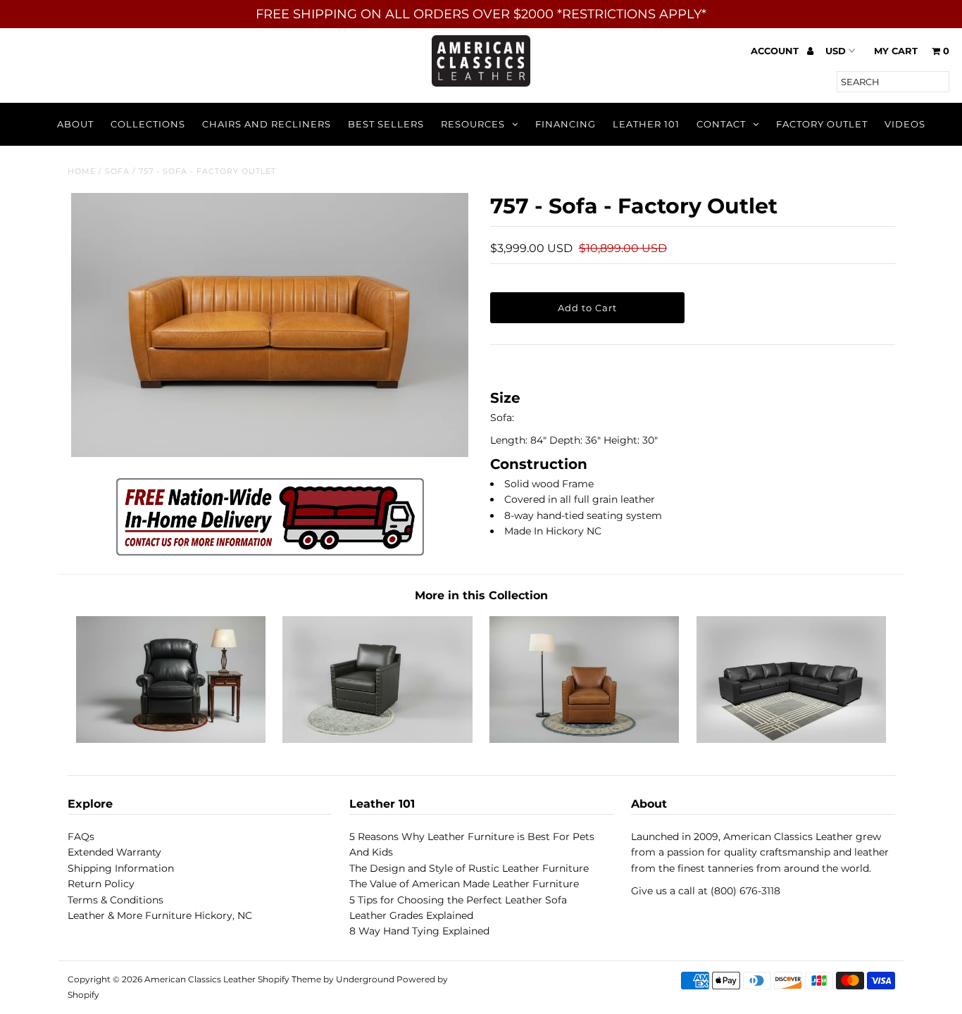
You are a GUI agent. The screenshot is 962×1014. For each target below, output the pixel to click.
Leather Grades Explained (411, 915)
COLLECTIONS (148, 124)
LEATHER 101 (646, 124)
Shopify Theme (289, 979)
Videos (905, 124)
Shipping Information (121, 868)
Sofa (117, 171)
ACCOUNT (776, 50)
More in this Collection (481, 595)
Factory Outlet (822, 124)
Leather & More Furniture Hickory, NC (160, 915)
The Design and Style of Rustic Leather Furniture (469, 868)
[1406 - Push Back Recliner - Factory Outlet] (171, 739)
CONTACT (721, 124)
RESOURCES (473, 124)
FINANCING (565, 124)
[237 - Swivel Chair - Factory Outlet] (584, 739)
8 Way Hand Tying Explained (419, 931)
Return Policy (101, 883)
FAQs (81, 836)
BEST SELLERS (386, 124)
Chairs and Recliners (266, 124)
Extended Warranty (114, 852)
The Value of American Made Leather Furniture (464, 883)
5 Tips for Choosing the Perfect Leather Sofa (458, 900)
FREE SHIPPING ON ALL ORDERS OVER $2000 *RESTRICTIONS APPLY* (481, 14)
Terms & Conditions (115, 900)
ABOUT (75, 124)
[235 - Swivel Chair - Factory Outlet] (377, 739)
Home (82, 171)
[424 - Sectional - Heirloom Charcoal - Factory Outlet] (791, 739)
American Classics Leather (200, 979)
